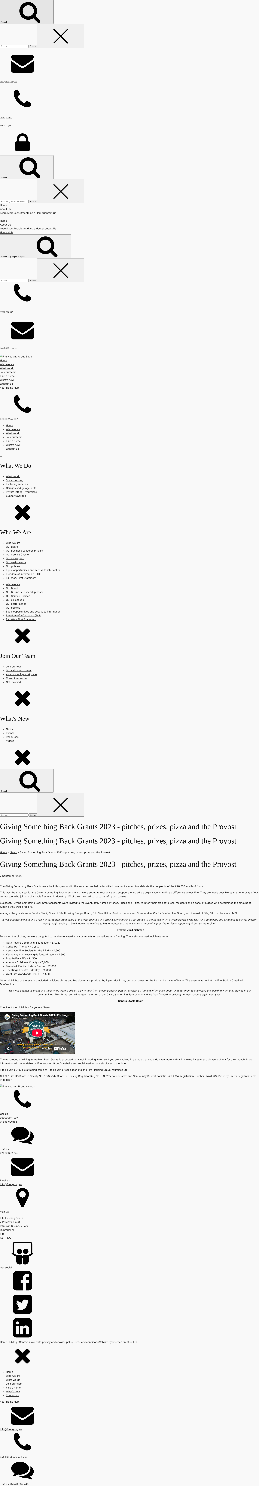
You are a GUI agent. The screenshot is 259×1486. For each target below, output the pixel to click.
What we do (13, 433)
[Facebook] (129, 1281)
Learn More (6, 212)
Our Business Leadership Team (24, 550)
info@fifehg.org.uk (11, 1429)
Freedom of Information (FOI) (23, 574)
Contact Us (49, 212)
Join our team (14, 437)
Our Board (12, 546)
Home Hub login (9, 1342)
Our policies (13, 566)
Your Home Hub (9, 387)
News (9, 729)
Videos (10, 740)
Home (3, 205)
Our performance (16, 562)
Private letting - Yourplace (21, 491)
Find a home (7, 376)
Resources (12, 736)
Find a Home (35, 212)
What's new (13, 444)
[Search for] (14, 45)
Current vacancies (16, 678)
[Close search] (60, 36)
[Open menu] (1, 456)
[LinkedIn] (129, 1328)
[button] (129, 407)
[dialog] (129, 1415)
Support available (16, 495)
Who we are (13, 429)
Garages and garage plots (21, 488)
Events (10, 733)
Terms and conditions (85, 1342)
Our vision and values (18, 670)
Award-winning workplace (21, 674)
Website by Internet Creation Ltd (117, 1342)
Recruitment (20, 212)
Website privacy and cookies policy (52, 1342)
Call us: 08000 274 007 (13, 1456)
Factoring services (17, 484)
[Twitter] (129, 1305)
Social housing (14, 480)
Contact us (6, 383)
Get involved (13, 682)
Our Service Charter (18, 554)
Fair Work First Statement (21, 577)
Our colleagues (15, 558)
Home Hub (6, 232)
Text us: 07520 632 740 (14, 1484)
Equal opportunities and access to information (33, 570)
